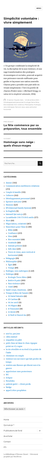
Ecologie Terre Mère (31, 102)
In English (10, 211)
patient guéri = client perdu (18, 384)
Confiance (12, 233)
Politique (10, 274)
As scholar (8, 436)
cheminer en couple (15, 356)
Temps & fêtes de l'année (17, 293)
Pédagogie (10, 258)
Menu (38, 8)
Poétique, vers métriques (17, 271)
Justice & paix (14, 280)
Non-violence (19, 105)
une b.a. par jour (13, 334)
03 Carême (13, 299)
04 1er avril (13, 302)
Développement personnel (14, 102)
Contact (7, 442)
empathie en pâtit (14, 340)
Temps (11, 268)
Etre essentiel (8, 105)
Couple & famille (13, 192)
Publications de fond (13, 431)
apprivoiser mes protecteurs (19, 371)
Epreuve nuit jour (13, 202)
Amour (9, 183)
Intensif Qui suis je (14, 214)
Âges (10, 265)
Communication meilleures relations (22, 186)
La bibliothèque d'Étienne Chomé (16, 454)
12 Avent (11, 312)
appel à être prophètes (16, 390)
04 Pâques (12, 305)
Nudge (9, 387)
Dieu (10, 236)
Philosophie (29, 105)
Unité (10, 287)
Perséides (10, 381)
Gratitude (12, 242)
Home (6, 420)
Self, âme (12, 249)
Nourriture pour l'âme (16, 227)
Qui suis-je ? (9, 425)
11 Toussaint (13, 309)
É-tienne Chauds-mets (15, 100)
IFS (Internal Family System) (18, 208)
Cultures (10, 195)
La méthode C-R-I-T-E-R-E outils (20, 217)
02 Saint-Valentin (15, 296)
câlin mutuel (11, 337)
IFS (5, 447)
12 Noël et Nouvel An (17, 315)
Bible (10, 230)
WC (7, 374)
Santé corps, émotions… (16, 290)
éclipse (9, 378)
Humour (9, 205)
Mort (8, 220)
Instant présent (15, 246)
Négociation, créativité (16, 224)
